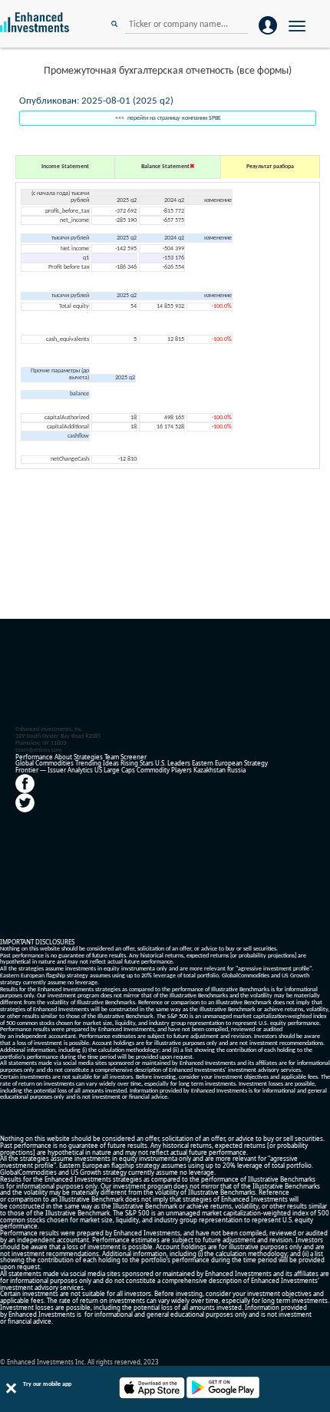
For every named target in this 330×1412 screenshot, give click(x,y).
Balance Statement (165, 167)
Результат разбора (270, 167)
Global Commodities (44, 763)
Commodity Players (164, 770)
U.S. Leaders (172, 763)
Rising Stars (136, 763)
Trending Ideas (97, 763)
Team (111, 756)
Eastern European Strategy (230, 763)
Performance (34, 756)
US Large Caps (114, 770)
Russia (236, 770)
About (63, 756)
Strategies (88, 756)
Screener (133, 756)
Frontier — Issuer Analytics (54, 770)
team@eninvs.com (38, 750)
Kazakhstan (209, 770)
